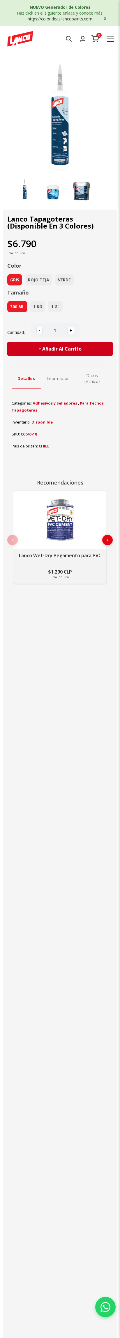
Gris (14, 280)
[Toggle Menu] (110, 39)
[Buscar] (68, 39)
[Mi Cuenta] (82, 39)
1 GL (55, 306)
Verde (64, 280)
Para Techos (92, 403)
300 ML (17, 306)
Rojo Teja (38, 280)
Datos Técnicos (92, 378)
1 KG (37, 306)
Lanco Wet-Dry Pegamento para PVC (60, 556)
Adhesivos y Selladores (55, 403)
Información (58, 378)
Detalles (26, 378)
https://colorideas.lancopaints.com (60, 19)
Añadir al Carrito (62, 349)
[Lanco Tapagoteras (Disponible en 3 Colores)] (24, 188)
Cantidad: (16, 332)
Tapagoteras (24, 410)
